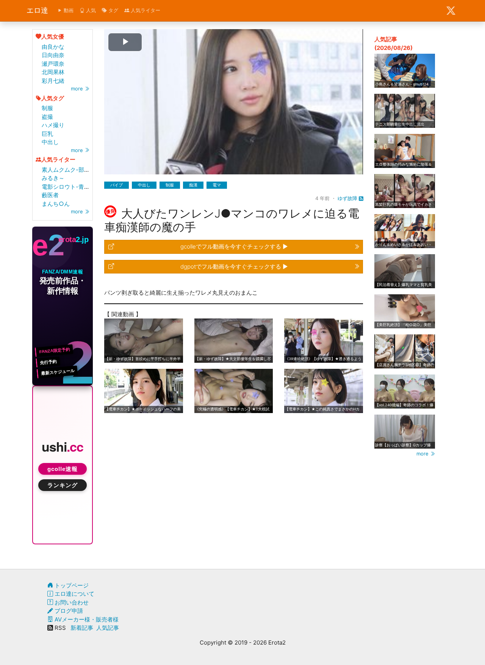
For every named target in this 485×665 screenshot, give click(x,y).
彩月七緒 (53, 80)
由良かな (53, 46)
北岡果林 (53, 72)
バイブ (116, 185)
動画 (68, 10)
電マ (217, 185)
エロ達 (37, 10)
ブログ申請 (68, 610)
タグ (112, 10)
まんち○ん (56, 203)
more (77, 88)
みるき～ (53, 178)
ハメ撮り (53, 125)
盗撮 (47, 116)
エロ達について (73, 593)
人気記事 (107, 627)
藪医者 (50, 195)
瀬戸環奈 (53, 63)
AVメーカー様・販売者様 (86, 619)
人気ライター (144, 10)
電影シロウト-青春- (67, 186)
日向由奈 (53, 55)
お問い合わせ (71, 602)
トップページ (71, 585)
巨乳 (47, 133)
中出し (50, 142)
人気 (90, 10)
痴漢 (193, 185)
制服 (47, 108)
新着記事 (81, 627)
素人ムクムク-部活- (67, 169)
